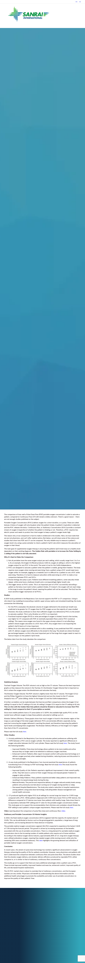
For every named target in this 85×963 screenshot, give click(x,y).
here (24, 731)
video (63, 811)
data (40, 840)
